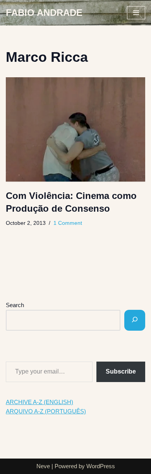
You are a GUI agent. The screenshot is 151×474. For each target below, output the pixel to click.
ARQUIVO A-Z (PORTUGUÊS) (46, 411)
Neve (43, 466)
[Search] (134, 320)
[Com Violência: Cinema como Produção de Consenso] (75, 129)
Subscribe (121, 371)
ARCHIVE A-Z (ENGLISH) (39, 402)
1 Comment (67, 223)
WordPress (100, 466)
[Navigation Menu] (136, 12)
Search (15, 305)
